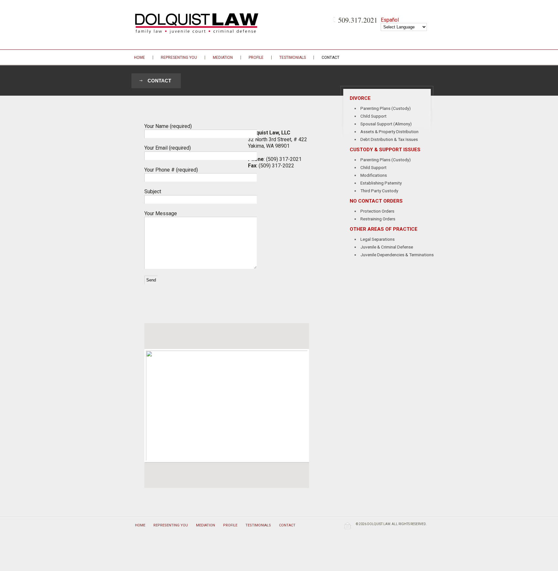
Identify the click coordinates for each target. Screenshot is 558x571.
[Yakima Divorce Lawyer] (197, 22)
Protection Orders (377, 211)
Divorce (360, 98)
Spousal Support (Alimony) (386, 123)
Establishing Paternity (381, 182)
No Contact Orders (376, 201)
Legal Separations (377, 239)
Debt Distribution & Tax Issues (389, 139)
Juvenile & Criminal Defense (386, 246)
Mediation (223, 57)
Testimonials (292, 57)
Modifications (373, 175)
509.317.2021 (357, 20)
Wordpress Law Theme (347, 525)
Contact (330, 57)
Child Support (373, 116)
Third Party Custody (379, 190)
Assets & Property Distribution (389, 131)
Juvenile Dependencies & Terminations (397, 254)
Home (139, 57)
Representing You (179, 57)
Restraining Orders (377, 218)
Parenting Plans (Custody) (385, 108)
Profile (256, 57)
